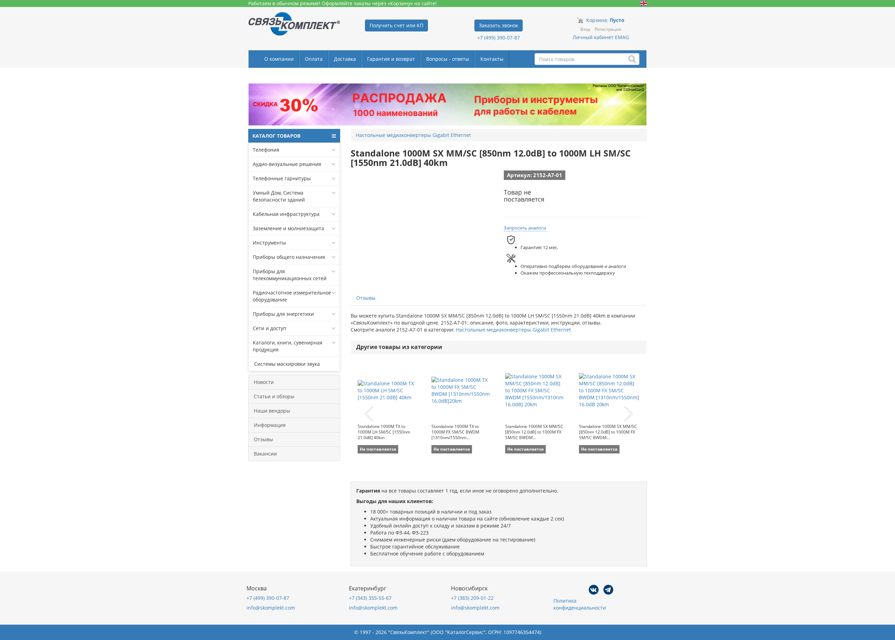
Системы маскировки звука (286, 364)
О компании (279, 59)
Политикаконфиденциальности (579, 604)
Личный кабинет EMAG (601, 37)
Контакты (491, 59)
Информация (270, 425)
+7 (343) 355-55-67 (370, 598)
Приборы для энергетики (283, 314)
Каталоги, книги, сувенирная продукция (287, 346)
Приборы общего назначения (289, 257)
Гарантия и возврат (391, 59)
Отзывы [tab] (365, 297)
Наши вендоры (272, 410)
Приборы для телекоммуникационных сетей (290, 275)
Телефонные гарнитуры (282, 178)
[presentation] (369, 414)
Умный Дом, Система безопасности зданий (279, 196)
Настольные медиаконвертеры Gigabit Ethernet (513, 329)
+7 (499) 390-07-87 (498, 37)
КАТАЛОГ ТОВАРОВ (276, 135)
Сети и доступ (269, 328)
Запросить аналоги (525, 228)
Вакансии (265, 453)
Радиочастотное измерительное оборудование (292, 296)
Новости (264, 382)
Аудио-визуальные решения (287, 164)
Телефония (266, 149)
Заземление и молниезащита (288, 228)
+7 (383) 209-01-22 (472, 598)
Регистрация (608, 29)
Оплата (314, 59)
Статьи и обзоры (274, 396)
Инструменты (269, 242)
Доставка (345, 59)
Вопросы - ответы (447, 59)
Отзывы (263, 439)
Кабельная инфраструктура (286, 214)
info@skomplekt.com (270, 607)
